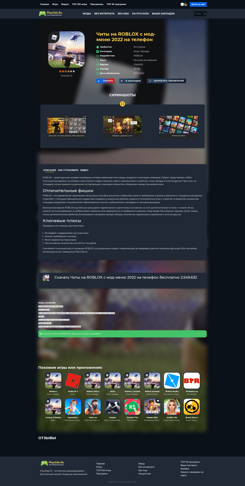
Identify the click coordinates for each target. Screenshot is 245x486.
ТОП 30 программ (116, 4)
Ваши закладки (189, 465)
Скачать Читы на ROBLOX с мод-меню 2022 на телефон (71, 334)
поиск (198, 13)
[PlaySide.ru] (50, 14)
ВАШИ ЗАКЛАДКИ (163, 13)
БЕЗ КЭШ (123, 13)
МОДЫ (87, 13)
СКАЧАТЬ (108, 81)
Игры (55, 4)
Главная (44, 4)
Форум (65, 4)
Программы (96, 4)
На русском (144, 474)
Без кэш (142, 470)
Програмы (102, 474)
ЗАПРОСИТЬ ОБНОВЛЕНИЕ (169, 81)
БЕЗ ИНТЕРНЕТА (104, 13)
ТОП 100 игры (79, 4)
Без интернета (146, 467)
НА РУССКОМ (140, 13)
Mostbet (185, 469)
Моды (141, 463)
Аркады (145, 51)
